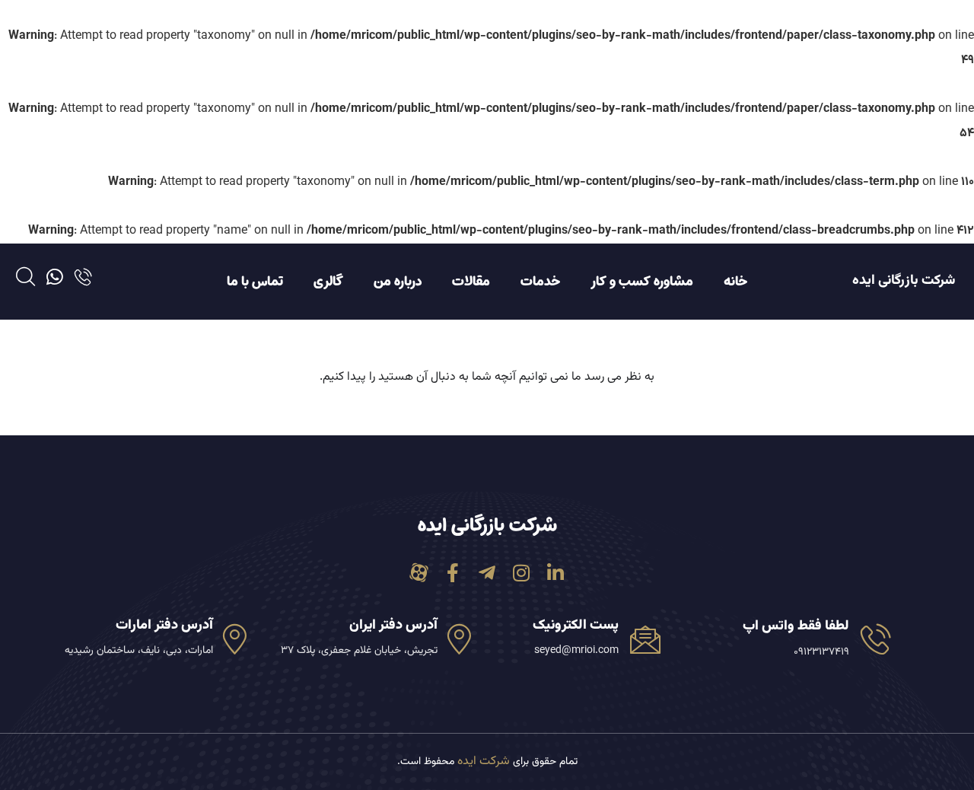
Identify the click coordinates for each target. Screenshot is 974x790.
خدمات (540, 281)
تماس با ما (255, 281)
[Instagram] (521, 572)
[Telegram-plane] (487, 572)
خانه (735, 281)
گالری (328, 281)
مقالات (471, 281)
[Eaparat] (418, 572)
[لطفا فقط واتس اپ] (876, 638)
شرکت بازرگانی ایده (903, 280)
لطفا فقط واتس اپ (796, 626)
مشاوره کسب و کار (641, 281)
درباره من (398, 281)
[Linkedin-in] (555, 572)
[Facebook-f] (453, 572)
